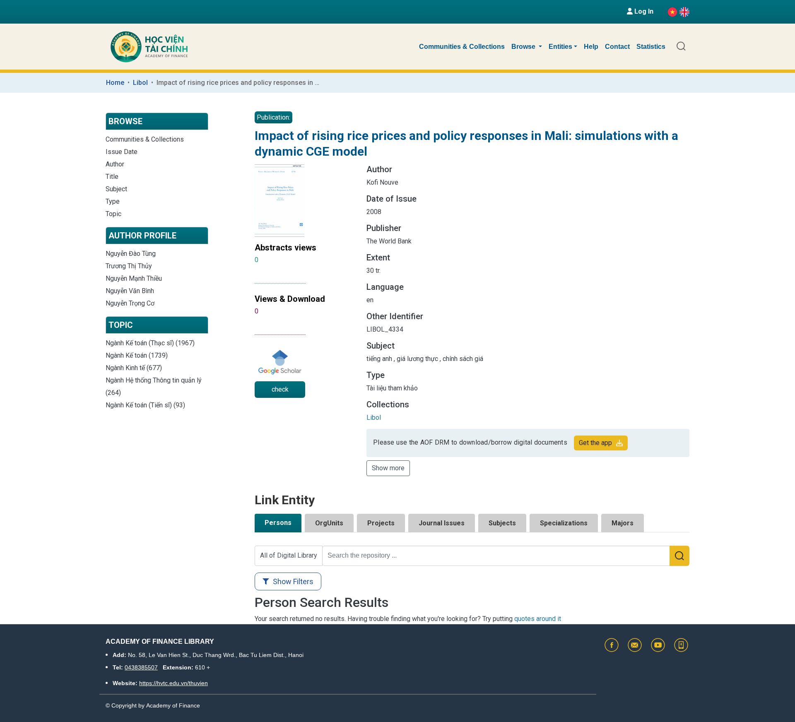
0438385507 (141, 667)
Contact (617, 46)
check (280, 389)
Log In (643, 11)
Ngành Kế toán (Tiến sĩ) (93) (145, 405)
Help (591, 46)
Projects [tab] (381, 523)
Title (112, 176)
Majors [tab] (623, 523)
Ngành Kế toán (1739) (137, 355)
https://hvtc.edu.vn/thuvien (173, 683)
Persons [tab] (278, 523)
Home (115, 83)
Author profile (142, 236)
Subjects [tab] (502, 523)
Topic (113, 214)
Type (113, 201)
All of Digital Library (288, 555)
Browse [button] (524, 46)
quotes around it (537, 619)
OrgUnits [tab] (329, 523)
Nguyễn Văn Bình (130, 291)
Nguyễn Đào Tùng (131, 254)
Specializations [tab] (564, 523)
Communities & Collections (462, 46)
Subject (116, 189)
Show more (388, 468)
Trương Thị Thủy (129, 266)
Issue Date (121, 152)
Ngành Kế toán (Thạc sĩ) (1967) (150, 343)
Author (115, 164)
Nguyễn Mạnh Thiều (134, 278)
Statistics (650, 46)
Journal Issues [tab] (442, 523)
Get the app (595, 443)
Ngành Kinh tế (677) (134, 368)
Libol (140, 83)
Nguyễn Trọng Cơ (130, 303)
